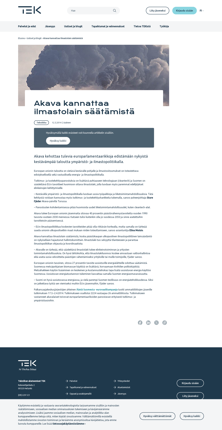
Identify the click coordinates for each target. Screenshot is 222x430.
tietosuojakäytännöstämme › (69, 423)
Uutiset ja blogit (73, 26)
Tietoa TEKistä (142, 26)
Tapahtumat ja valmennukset (108, 26)
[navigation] (202, 10)
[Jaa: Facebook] (140, 322)
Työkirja (164, 26)
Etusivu (21, 38)
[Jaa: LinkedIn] (148, 322)
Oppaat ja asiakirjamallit (81, 394)
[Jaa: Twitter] (156, 322)
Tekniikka (41, 122)
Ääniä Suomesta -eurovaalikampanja (97, 289)
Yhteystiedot (123, 381)
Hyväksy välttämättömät (157, 416)
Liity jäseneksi (158, 10)
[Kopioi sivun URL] (164, 322)
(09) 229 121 (24, 395)
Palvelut (73, 381)
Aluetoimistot (123, 387)
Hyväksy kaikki (192, 416)
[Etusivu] (29, 12)
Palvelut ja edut (27, 26)
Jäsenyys (50, 26)
